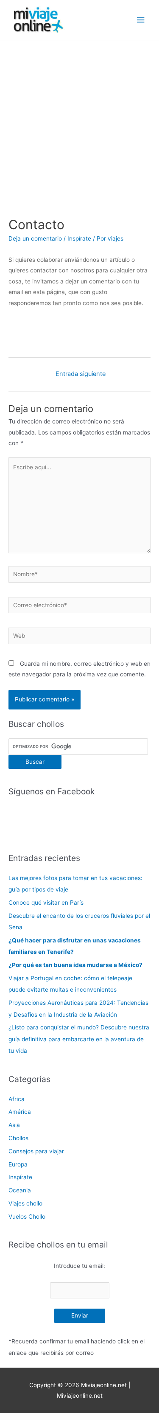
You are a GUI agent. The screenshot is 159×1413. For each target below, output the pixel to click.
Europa (18, 1164)
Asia (14, 1124)
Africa (16, 1099)
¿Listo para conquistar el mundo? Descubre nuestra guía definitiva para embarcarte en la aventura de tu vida (78, 1039)
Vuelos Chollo (26, 1216)
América (19, 1111)
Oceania (19, 1190)
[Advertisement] (79, 124)
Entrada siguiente (81, 374)
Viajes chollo (25, 1203)
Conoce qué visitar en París (46, 902)
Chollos (18, 1138)
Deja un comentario (35, 238)
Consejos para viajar (36, 1151)
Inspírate (79, 238)
